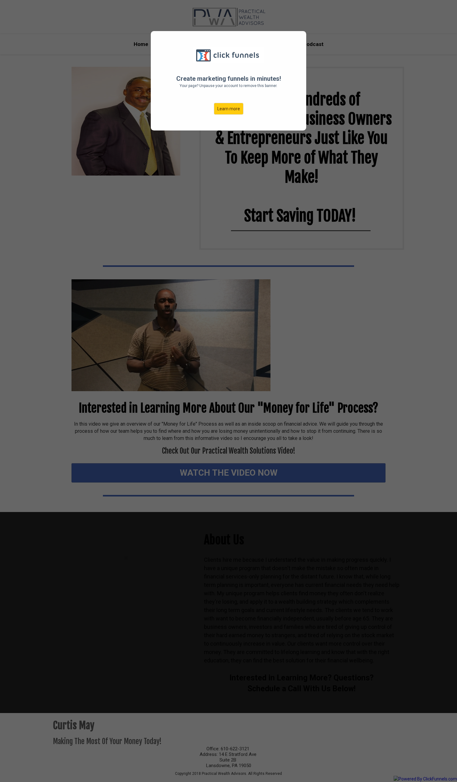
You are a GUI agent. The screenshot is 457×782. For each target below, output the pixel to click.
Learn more (228, 108)
